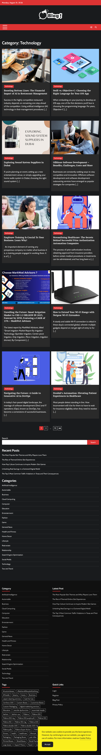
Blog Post (56, 700)
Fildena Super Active (23, 729)
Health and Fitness (9, 532)
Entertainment (7, 513)
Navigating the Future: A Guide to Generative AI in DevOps (22, 394)
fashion (5, 714)
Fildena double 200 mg (29, 726)
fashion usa (16, 714)
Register (55, 695)
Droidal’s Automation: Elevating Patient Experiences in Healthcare (75, 394)
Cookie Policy (85, 738)
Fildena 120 (42, 718)
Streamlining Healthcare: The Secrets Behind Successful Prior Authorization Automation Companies (73, 240)
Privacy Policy (57, 705)
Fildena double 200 (10, 726)
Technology (9, 86)
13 (55, 428)
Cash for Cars (29, 699)
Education (5, 508)
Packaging (7, 737)
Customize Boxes (37, 703)
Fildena (26, 714)
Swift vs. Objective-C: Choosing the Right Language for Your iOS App (72, 92)
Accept (47, 744)
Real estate (6, 545)
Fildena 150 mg (20, 722)
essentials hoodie (38, 710)
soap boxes (7, 745)
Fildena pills (7, 729)
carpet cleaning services (12, 699)
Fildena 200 (33, 722)
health (13, 733)
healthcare (23, 733)
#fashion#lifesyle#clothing (27, 691)
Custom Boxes (22, 703)
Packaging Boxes (20, 737)
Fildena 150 (7, 722)
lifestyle (33, 733)
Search (5, 438)
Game (4, 522)
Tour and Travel (7, 569)
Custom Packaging (10, 706)
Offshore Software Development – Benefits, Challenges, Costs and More (73, 164)
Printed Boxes (8, 741)
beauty (15, 695)
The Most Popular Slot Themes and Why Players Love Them (24, 455)
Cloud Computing (8, 499)
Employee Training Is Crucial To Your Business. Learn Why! (24, 239)
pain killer (33, 737)
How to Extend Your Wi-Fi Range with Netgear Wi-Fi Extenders (73, 314)
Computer (6, 504)
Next (60, 428)
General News (7, 527)
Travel (30, 745)
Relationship (6, 550)
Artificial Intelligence (9, 485)
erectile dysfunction (21, 710)
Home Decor (7, 536)
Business (5, 495)
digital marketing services (29, 706)
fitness (5, 733)
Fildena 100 (36, 714)
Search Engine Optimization (12, 555)
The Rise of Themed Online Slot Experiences (18, 460)
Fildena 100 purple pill (26, 718)
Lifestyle (5, 541)
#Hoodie (6, 695)
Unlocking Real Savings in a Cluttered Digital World (21, 469)
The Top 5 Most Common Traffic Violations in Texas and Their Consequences (30, 474)
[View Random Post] (91, 27)
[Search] (96, 27)
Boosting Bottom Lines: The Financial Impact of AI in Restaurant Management (25, 92)
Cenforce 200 (8, 703)
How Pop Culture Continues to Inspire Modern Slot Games (24, 464)
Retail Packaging (35, 741)
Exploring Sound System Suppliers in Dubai (24, 164)
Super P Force (20, 745)
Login (54, 691)
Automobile (6, 490)
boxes (23, 695)
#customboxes (8, 691)
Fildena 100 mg (9, 718)
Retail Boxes (21, 741)
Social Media (6, 559)
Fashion (5, 518)
